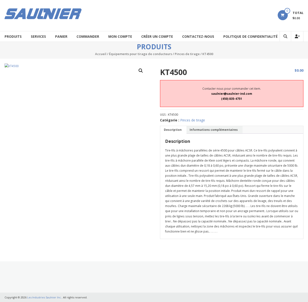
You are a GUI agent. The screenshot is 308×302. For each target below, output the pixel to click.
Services (38, 36)
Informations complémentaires (214, 130)
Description (173, 130)
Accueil (100, 54)
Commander (88, 36)
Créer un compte (157, 36)
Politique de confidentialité (250, 36)
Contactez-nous (198, 36)
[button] (140, 70)
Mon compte (120, 36)
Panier (61, 36)
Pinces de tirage (187, 54)
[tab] (172, 130)
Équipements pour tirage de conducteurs (140, 54)
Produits (13, 36)
